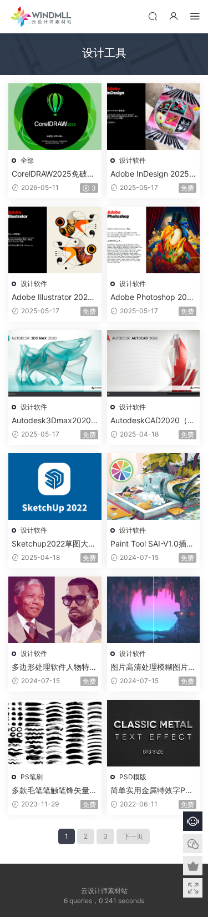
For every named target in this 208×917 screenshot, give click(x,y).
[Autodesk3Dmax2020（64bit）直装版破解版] (55, 363)
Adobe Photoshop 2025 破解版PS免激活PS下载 (153, 297)
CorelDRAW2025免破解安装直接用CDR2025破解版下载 (53, 174)
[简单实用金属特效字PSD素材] (153, 733)
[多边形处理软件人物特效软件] (55, 610)
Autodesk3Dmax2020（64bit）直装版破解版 (52, 420)
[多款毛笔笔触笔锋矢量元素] (55, 733)
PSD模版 (132, 777)
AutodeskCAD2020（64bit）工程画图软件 (151, 420)
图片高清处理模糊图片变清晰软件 (153, 667)
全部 (27, 160)
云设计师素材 (41, 16)
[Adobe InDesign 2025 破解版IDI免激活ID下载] (153, 116)
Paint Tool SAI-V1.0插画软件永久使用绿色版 (152, 544)
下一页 (133, 836)
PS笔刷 (32, 777)
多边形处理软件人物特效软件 (54, 667)
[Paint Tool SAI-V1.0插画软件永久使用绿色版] (153, 486)
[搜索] (153, 16)
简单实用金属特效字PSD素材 (153, 790)
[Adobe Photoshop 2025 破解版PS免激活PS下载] (153, 240)
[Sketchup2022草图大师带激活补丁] (55, 486)
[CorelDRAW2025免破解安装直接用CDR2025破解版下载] (55, 116)
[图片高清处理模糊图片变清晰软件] (153, 610)
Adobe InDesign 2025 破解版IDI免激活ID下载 (150, 174)
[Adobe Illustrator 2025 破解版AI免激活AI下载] (55, 240)
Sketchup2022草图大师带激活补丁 (54, 544)
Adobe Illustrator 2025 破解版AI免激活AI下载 (52, 297)
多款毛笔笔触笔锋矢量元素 (54, 790)
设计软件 (132, 160)
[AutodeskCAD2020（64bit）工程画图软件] (153, 363)
